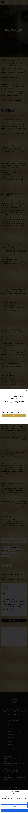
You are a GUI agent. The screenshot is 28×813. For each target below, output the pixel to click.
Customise (14, 803)
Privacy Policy (13, 412)
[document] (14, 406)
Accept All (14, 810)
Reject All (14, 806)
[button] (26, 390)
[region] (14, 801)
